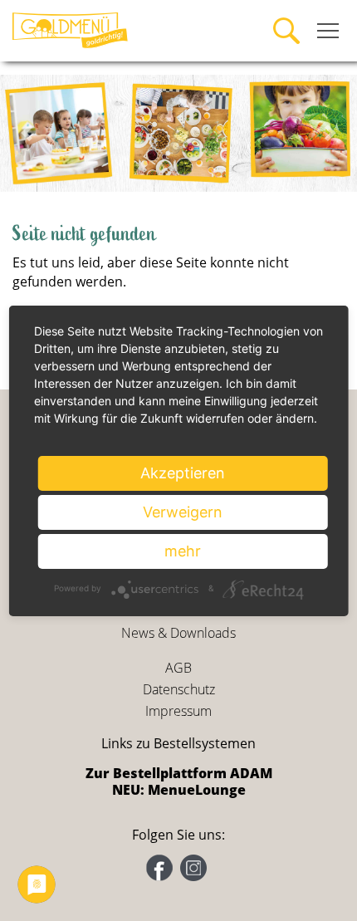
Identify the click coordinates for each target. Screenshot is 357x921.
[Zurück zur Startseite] (70, 29)
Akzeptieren (182, 473)
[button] (27, 133)
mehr (182, 551)
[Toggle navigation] (328, 30)
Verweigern (183, 512)
